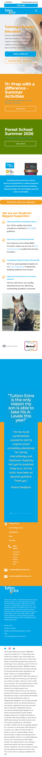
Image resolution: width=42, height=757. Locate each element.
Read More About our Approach (21, 202)
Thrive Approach (17, 267)
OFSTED (31, 228)
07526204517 (9, 2)
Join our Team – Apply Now (20, 61)
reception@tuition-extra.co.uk (19, 570)
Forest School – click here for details (19, 138)
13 (31, 513)
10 (26, 513)
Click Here (20, 108)
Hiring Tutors (8, 625)
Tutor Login (21, 5)
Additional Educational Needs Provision (17, 631)
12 (29, 513)
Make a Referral (20, 54)
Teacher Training (9, 628)
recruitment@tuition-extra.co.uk (20, 576)
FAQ (5, 633)
